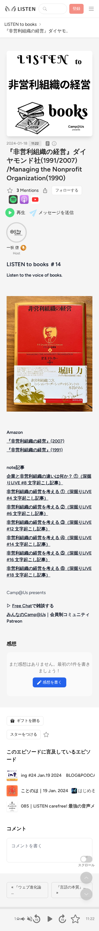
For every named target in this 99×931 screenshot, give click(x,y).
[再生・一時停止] (49, 919)
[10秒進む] (62, 919)
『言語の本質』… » (71, 890)
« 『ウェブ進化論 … (26, 890)
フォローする (66, 190)
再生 (20, 212)
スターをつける (23, 734)
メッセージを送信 (56, 212)
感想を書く (52, 682)
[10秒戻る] (36, 919)
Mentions (27, 190)
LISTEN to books (20, 24)
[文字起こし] (47, 143)
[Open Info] (54, 143)
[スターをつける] (10, 190)
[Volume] (26, 919)
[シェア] (45, 190)
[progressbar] (49, 908)
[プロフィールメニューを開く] (91, 8)
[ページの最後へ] (86, 894)
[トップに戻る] (86, 878)
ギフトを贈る (28, 720)
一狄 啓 (13, 247)
